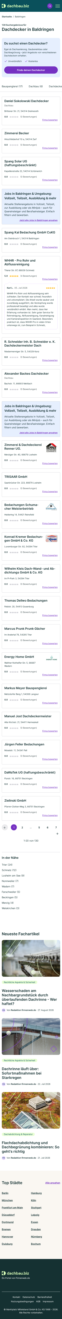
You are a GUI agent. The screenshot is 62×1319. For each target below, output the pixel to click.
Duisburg (7, 1243)
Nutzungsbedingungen (22, 1301)
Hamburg (36, 1193)
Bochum (36, 1243)
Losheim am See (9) (13, 875)
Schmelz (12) (9, 870)
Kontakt (16, 1297)
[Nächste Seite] (57, 833)
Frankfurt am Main (12, 1207)
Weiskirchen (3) (10, 908)
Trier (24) (7, 864)
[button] (49, 6)
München (7, 1200)
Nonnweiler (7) (10, 881)
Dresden (36, 1229)
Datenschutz (29, 1297)
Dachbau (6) (36, 86)
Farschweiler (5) (11, 891)
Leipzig (35, 1214)
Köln (33, 1200)
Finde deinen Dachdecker (31, 70)
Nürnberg (36, 1236)
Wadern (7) (8, 886)
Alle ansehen (52, 1182)
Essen (34, 1222)
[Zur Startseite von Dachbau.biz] (15, 6)
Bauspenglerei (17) (12, 86)
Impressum (48, 1301)
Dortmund (8, 1222)
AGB (38, 1301)
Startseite (7, 16)
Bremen (6, 1229)
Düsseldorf (8, 1214)
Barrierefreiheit (44, 1297)
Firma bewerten (50, 120)
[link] (31, 111)
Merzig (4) (8, 902)
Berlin (5, 1193)
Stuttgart (36, 1207)
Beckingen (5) (10, 897)
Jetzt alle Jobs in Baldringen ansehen (38, 220)
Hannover (7, 1236)
